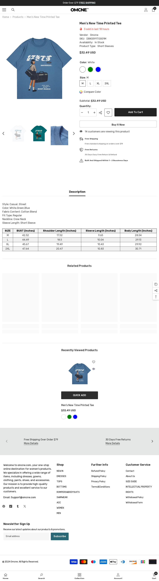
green (69, 416)
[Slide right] (152, 441)
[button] (3, 133)
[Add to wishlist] (108, 112)
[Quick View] (93, 369)
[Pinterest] (3, 506)
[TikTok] (10, 506)
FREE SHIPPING (87, 3)
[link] (20, 326)
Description (77, 191)
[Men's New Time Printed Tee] (79, 373)
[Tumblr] (17, 506)
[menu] (4, 10)
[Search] (13, 10)
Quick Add (79, 395)
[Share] (101, 112)
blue (75, 416)
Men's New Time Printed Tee (77, 405)
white (63, 416)
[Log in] (146, 9)
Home (5, 17)
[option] (38, 69)
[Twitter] (24, 506)
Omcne (94, 34)
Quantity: (85, 106)
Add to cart (135, 112)
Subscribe (60, 536)
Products (18, 17)
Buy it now (118, 124)
